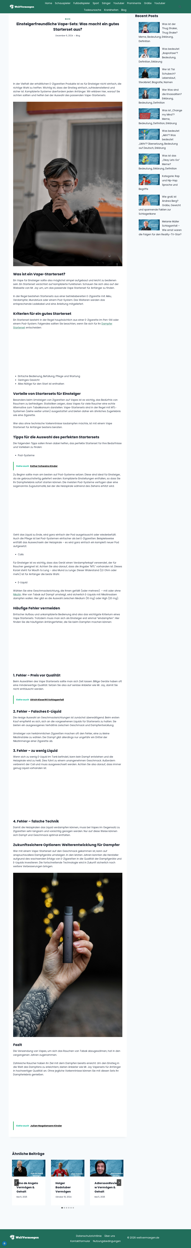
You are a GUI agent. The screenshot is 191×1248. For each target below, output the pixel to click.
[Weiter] (119, 1182)
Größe (148, 3)
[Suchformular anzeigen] (179, 6)
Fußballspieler (81, 3)
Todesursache (92, 10)
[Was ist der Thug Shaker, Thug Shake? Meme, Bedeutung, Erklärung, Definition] (149, 27)
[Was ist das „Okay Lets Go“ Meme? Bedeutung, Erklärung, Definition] (149, 159)
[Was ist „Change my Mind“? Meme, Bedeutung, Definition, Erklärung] (149, 113)
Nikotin (17, 594)
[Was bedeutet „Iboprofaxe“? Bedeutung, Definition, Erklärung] (149, 52)
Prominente (134, 3)
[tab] (62, 1207)
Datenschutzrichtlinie (89, 1236)
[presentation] (28, 1168)
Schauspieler (62, 3)
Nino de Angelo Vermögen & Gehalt (27, 1187)
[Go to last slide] (16, 1182)
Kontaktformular (80, 1241)
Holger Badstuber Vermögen (63, 1187)
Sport (96, 3)
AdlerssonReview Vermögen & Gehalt (106, 1187)
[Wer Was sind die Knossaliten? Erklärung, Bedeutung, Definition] (149, 93)
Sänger (106, 3)
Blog (123, 10)
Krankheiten (111, 10)
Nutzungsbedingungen (107, 1241)
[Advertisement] (67, 61)
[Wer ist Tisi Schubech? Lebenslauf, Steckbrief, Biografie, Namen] (149, 72)
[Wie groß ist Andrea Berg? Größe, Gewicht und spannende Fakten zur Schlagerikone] (149, 200)
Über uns (109, 1236)
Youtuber (118, 3)
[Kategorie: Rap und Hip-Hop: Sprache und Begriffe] (149, 179)
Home (48, 3)
